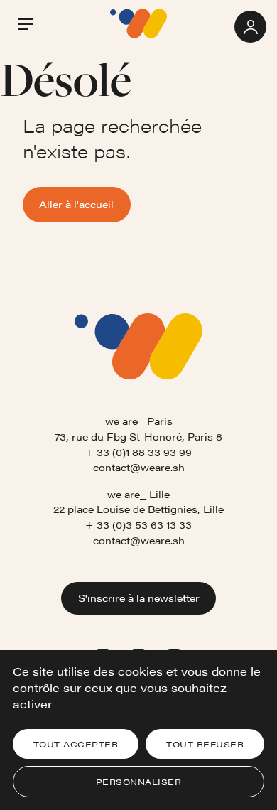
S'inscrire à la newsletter (139, 597)
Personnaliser (139, 781)
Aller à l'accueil (76, 204)
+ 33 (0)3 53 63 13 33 (138, 524)
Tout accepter (76, 744)
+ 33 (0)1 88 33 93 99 (138, 452)
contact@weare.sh (139, 467)
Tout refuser (205, 744)
